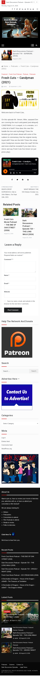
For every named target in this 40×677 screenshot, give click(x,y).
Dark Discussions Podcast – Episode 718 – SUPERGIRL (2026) (23, 53)
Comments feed (7, 445)
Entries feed (6, 441)
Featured (4, 74)
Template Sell (8, 672)
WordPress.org (7, 448)
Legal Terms (23, 667)
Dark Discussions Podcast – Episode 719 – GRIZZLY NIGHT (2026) (24, 650)
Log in (4, 438)
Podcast (25, 74)
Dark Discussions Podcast (20, 627)
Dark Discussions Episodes (10, 667)
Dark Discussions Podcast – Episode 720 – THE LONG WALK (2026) (24, 635)
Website (7, 292)
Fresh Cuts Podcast (15, 74)
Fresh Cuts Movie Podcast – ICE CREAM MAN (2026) (20, 575)
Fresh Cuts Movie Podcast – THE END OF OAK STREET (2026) (10, 224)
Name (6, 275)
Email (6, 283)
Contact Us (20, 664)
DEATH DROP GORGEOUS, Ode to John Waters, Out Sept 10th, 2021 (9, 193)
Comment (8, 259)
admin (5, 86)
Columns (11, 664)
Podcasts (32, 74)
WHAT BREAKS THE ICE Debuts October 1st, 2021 (30, 191)
